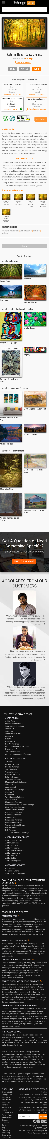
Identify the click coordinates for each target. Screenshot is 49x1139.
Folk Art (8, 739)
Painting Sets (10, 817)
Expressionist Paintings (14, 724)
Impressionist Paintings (14, 726)
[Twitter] (35, 1122)
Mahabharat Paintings (13, 802)
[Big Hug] (35, 350)
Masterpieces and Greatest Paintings (19, 805)
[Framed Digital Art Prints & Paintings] (41, 981)
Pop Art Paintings (12, 744)
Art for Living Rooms (13, 840)
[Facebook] (38, 1122)
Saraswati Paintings (13, 779)
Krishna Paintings (12, 764)
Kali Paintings (10, 830)
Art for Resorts (11, 855)
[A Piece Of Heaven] (35, 428)
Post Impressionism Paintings (17, 746)
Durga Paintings (11, 827)
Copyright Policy (8, 1112)
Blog (3, 1127)
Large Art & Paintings (13, 820)
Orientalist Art (10, 741)
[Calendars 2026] (18, 916)
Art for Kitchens (11, 845)
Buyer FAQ (6, 1102)
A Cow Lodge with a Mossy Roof (35, 409)
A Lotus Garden (29, 328)
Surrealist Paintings (12, 751)
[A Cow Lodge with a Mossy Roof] (35, 399)
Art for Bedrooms (12, 843)
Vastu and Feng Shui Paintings (17, 832)
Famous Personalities (13, 822)
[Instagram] (42, 1122)
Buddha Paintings (12, 767)
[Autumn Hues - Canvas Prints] (24, 33)
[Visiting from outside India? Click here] (15, 883)
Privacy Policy (7, 1115)
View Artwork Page (23, 62)
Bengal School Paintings (14, 790)
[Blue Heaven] (11, 291)
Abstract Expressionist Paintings (18, 754)
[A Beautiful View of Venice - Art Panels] (11, 403)
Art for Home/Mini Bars (14, 850)
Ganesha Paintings (12, 774)
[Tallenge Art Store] (24, 3)
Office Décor (10, 868)
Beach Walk (28, 279)
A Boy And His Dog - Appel (8, 342)
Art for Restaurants (13, 853)
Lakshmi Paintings (12, 777)
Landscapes (26, 230)
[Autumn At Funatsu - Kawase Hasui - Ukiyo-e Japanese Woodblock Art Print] (35, 500)
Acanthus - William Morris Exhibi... (9, 380)
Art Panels (9, 762)
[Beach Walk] (35, 270)
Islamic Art (9, 729)
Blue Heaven (4, 300)
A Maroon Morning (6, 444)
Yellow (5, 233)
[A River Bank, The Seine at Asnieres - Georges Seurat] (35, 461)
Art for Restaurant (10, 230)
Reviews (5, 1105)
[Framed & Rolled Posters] (28, 940)
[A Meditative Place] (11, 470)
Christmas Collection (13, 812)
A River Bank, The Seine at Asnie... (33, 471)
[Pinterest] (45, 1122)
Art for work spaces (13, 860)
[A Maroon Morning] (11, 433)
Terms (4, 1110)
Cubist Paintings (11, 721)
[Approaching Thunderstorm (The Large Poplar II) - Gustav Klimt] (11, 504)
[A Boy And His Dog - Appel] (11, 326)
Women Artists (11, 800)
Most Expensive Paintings (15, 807)
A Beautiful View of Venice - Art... (9, 418)
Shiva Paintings (11, 769)
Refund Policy (7, 1107)
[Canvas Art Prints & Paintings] (33, 960)
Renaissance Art (11, 749)
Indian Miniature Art (12, 734)
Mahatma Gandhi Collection (16, 782)
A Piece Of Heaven (30, 434)
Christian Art (10, 792)
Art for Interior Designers (15, 873)
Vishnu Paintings (11, 772)
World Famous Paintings (14, 797)
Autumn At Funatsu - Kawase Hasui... (34, 511)
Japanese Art (10, 787)
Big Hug (27, 354)
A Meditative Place (6, 489)
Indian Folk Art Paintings (14, 810)
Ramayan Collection (13, 815)
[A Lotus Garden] (35, 319)
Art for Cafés (10, 858)
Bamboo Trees (5, 281)
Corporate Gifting (12, 871)
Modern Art (9, 736)
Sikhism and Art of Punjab (15, 825)
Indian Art (9, 731)
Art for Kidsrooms (12, 848)
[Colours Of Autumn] (35, 292)
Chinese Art (10, 795)
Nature (36, 230)
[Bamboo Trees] (11, 271)
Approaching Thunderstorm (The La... (9, 519)
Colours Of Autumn (30, 302)
